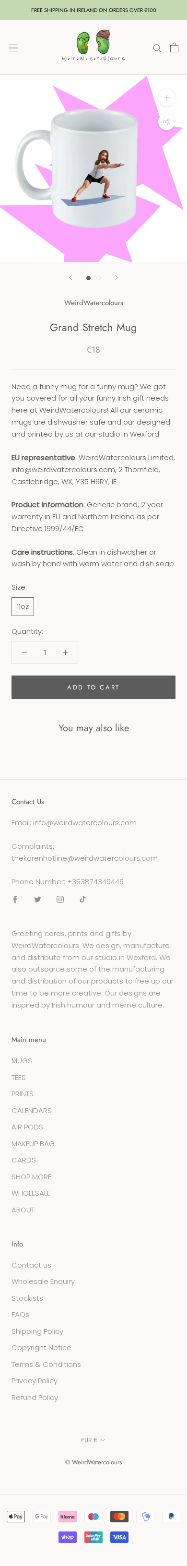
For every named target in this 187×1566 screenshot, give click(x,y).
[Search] (157, 47)
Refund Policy (35, 1397)
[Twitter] (37, 899)
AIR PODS (27, 1127)
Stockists (27, 1298)
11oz (23, 606)
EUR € (89, 1440)
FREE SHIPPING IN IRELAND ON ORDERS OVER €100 (93, 10)
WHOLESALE (31, 1193)
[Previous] (70, 277)
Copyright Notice (41, 1347)
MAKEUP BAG (33, 1144)
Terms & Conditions (46, 1364)
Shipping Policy (37, 1331)
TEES (19, 1077)
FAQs (20, 1314)
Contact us (31, 1265)
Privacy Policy (35, 1381)
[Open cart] (174, 47)
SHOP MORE (31, 1177)
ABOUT (23, 1210)
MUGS (22, 1061)
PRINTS (23, 1094)
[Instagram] (60, 899)
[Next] (116, 277)
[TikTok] (82, 899)
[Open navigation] (13, 47)
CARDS (24, 1160)
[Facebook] (15, 899)
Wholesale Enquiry (43, 1281)
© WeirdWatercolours (93, 1462)
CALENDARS (32, 1110)
